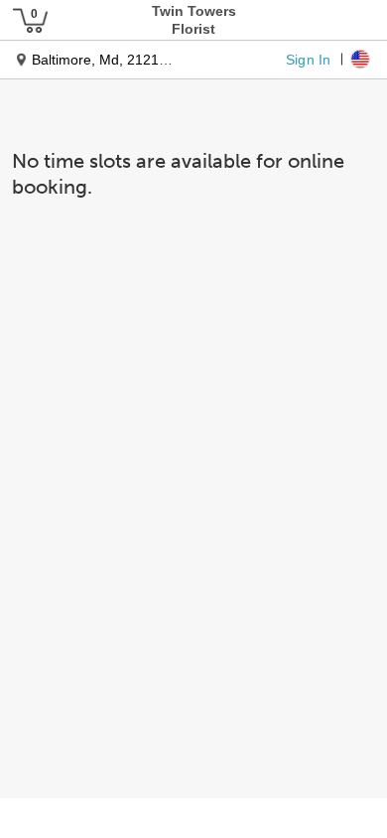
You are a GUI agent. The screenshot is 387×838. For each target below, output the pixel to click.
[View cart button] (30, 20)
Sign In (308, 59)
